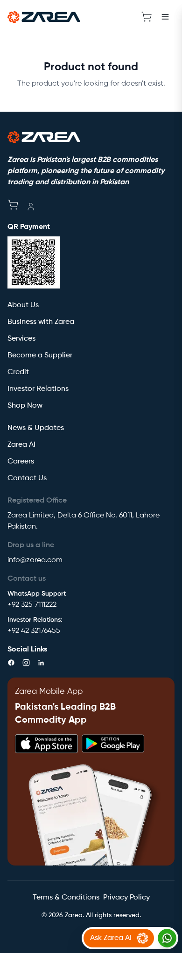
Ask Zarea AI (111, 938)
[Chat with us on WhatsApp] (167, 938)
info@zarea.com (35, 560)
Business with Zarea (40, 322)
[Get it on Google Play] (113, 743)
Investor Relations (38, 389)
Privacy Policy (126, 897)
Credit (18, 372)
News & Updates (35, 428)
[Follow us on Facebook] (11, 662)
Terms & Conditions (66, 897)
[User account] (30, 206)
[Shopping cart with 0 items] (146, 16)
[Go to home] (43, 16)
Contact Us (27, 478)
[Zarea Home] (43, 136)
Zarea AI (21, 445)
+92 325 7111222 (31, 605)
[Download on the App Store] (46, 743)
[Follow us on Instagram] (26, 662)
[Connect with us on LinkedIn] (41, 662)
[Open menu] (165, 16)
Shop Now (24, 405)
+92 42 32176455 (33, 631)
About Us (23, 305)
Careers (20, 461)
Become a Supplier (39, 355)
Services (21, 338)
